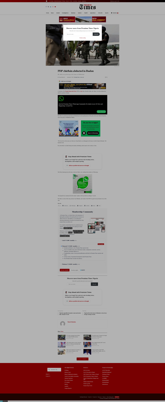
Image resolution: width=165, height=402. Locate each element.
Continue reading (82, 37)
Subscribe (96, 34)
